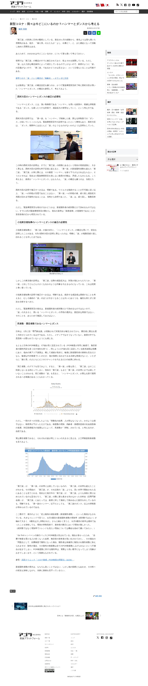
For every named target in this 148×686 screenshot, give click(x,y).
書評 (83, 11)
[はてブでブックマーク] (94, 33)
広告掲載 (47, 657)
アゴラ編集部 (124, 170)
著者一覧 (47, 638)
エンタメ (57, 11)
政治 (18, 11)
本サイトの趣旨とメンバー (52, 667)
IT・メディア (74, 657)
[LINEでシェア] (99, 33)
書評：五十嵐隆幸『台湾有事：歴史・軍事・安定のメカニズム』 (115, 112)
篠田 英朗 (23, 29)
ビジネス (30, 11)
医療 (13, 591)
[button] (137, 11)
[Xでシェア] (85, 33)
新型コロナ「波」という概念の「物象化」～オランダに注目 (42, 78)
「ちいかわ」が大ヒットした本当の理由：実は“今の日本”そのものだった (115, 77)
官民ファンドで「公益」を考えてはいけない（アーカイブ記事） (115, 121)
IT (51, 11)
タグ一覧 (47, 641)
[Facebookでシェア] (90, 33)
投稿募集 (90, 11)
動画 (109, 53)
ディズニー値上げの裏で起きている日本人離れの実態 (115, 65)
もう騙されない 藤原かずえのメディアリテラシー (129, 166)
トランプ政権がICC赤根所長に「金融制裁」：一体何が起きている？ (116, 90)
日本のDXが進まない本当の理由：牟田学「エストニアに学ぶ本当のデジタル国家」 (115, 133)
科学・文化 (66, 11)
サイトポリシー (49, 644)
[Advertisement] (64, 5)
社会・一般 (39, 11)
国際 (46, 11)
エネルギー (76, 11)
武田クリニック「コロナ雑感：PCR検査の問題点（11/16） (47, 560)
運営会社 (47, 654)
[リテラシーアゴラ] (112, 168)
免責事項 (47, 664)
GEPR (46, 647)
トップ (12, 11)
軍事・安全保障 (112, 84)
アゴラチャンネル (113, 60)
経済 (23, 11)
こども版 (73, 670)
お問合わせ (48, 660)
